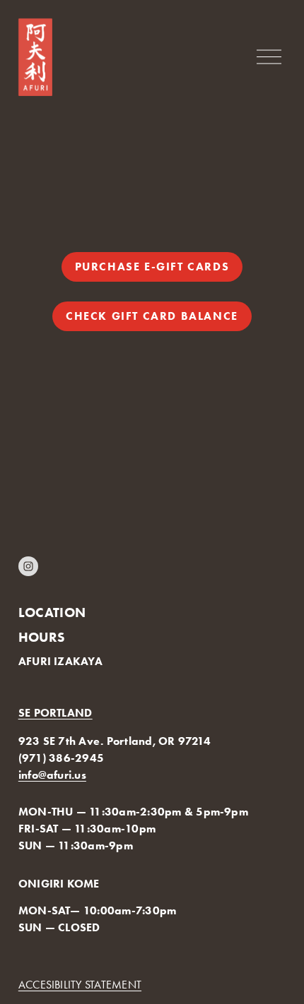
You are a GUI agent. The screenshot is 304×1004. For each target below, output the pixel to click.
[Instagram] (28, 566)
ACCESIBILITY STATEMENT (79, 984)
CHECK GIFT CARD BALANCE (152, 316)
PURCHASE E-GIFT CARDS (152, 266)
